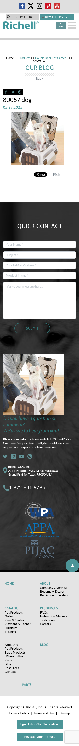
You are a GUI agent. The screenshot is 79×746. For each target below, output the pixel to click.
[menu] (72, 25)
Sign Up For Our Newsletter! (39, 724)
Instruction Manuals (54, 616)
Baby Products (15, 652)
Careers (45, 624)
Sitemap (64, 713)
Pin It (56, 174)
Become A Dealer (52, 591)
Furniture (11, 628)
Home (10, 58)
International (24, 17)
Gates (9, 616)
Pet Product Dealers (54, 595)
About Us (11, 644)
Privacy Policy (19, 713)
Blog (8, 664)
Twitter (5, 456)
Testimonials (49, 620)
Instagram (13, 456)
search (61, 25)
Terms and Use (44, 713)
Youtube (21, 456)
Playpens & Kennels (18, 624)
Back (39, 78)
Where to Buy (14, 656)
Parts (8, 660)
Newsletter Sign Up (58, 17)
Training (10, 631)
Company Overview (53, 587)
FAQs (44, 612)
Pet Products (14, 612)
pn (29, 456)
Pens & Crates (14, 620)
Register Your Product (39, 736)
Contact (10, 671)
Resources (12, 668)
